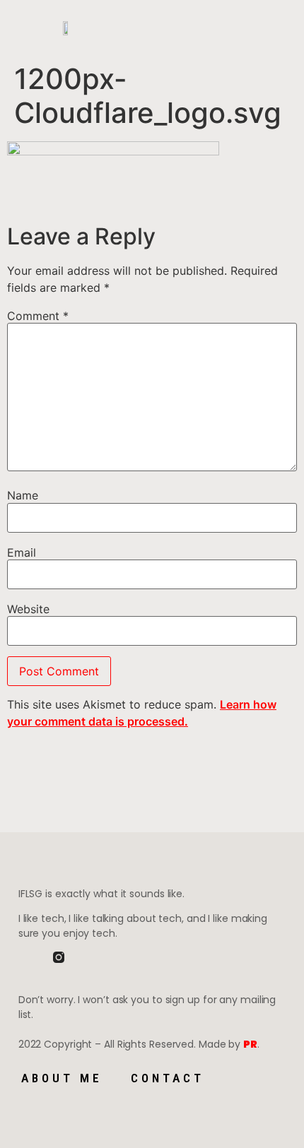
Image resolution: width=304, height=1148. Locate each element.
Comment (38, 315)
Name (22, 495)
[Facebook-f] (24, 957)
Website (28, 609)
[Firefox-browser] (93, 957)
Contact (167, 1078)
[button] (151, 28)
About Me (62, 1078)
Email (21, 552)
